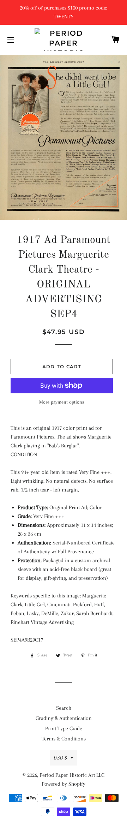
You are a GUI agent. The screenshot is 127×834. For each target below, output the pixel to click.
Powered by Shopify (63, 784)
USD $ (60, 758)
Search (63, 708)
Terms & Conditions (64, 738)
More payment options (61, 402)
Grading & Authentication (64, 718)
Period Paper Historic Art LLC (72, 775)
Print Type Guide (63, 728)
